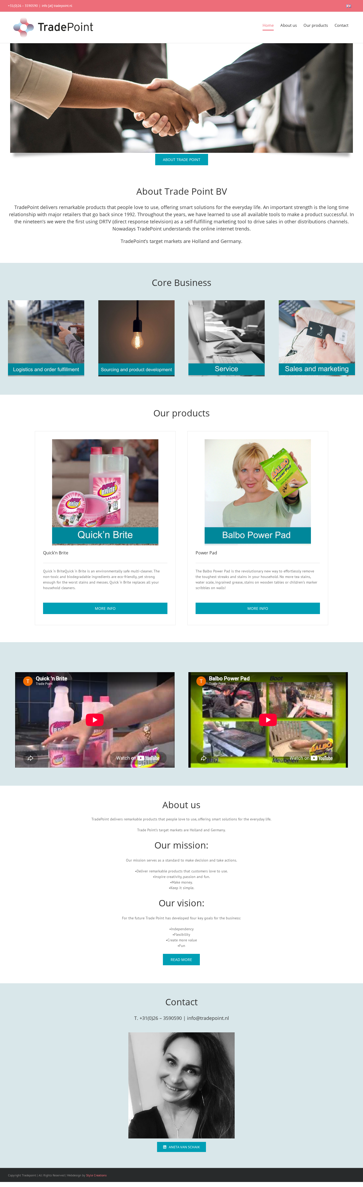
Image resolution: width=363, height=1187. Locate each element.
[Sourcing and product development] (136, 303)
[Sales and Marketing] (317, 303)
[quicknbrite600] (105, 442)
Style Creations (96, 1175)
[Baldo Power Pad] (258, 442)
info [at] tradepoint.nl (57, 5)
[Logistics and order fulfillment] (46, 303)
